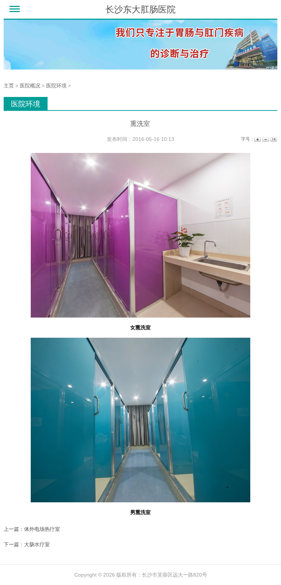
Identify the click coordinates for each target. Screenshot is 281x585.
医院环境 (56, 86)
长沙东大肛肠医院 (140, 9)
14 (273, 139)
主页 (9, 86)
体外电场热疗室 (42, 529)
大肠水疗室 (37, 544)
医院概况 (30, 86)
